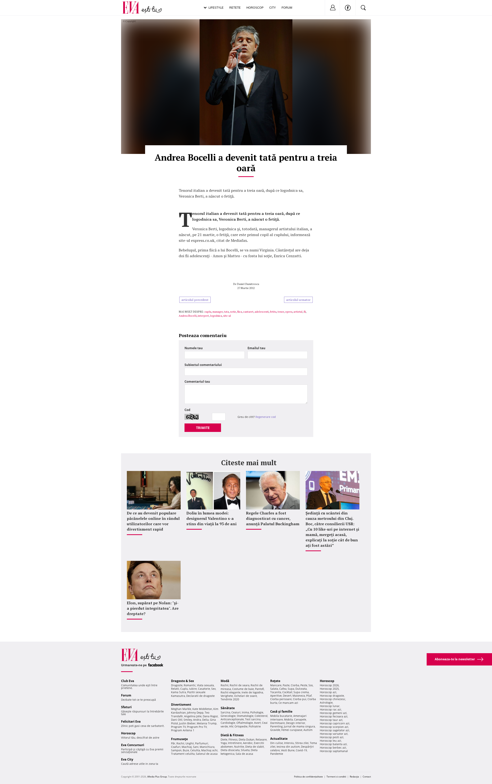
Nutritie (239, 746)
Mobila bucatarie (281, 716)
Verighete (227, 696)
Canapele (300, 719)
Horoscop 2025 (329, 688)
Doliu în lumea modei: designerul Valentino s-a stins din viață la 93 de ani (211, 518)
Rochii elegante (230, 692)
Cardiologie (228, 723)
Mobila (288, 719)
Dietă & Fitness (232, 735)
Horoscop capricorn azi (334, 723)
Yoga (224, 743)
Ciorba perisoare (281, 699)
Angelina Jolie (193, 716)
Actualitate (279, 738)
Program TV (178, 727)
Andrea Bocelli (188, 315)
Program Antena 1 (182, 730)
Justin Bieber (187, 723)
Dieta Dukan (246, 739)
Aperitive (276, 695)
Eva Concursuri (132, 745)
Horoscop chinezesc (332, 699)
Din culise (276, 743)
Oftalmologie (244, 723)
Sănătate (228, 708)
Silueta (245, 750)
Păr (173, 743)
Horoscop (254, 7)
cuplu (207, 311)
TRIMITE (203, 427)
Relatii (175, 688)
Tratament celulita (183, 754)
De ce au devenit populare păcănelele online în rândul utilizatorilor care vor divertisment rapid (153, 521)
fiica (239, 311)
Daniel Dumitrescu (248, 284)
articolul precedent (195, 300)
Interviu (289, 743)
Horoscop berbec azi (333, 747)
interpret (203, 315)
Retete (235, 7)
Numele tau (193, 348)
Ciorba (295, 685)
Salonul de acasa (207, 754)
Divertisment (181, 704)
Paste (286, 685)
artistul (298, 311)
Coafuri (175, 747)
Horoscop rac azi (330, 709)
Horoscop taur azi (331, 720)
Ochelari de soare (245, 696)
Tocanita (275, 692)
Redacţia (354, 776)
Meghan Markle (181, 709)
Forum (287, 7)
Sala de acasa (244, 754)
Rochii (180, 743)
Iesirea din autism (288, 746)
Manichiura (207, 747)
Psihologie (256, 712)
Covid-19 (301, 750)
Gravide (275, 730)
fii (305, 311)
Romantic (190, 685)
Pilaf (309, 695)
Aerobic (248, 743)
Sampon (176, 750)
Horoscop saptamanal (334, 751)
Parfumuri (201, 743)
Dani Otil (176, 719)
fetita (273, 311)
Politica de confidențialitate (308, 776)
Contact (367, 776)
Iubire (193, 688)
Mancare (276, 685)
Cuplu (184, 688)
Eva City (127, 759)
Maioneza (299, 695)
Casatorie (204, 688)
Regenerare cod (265, 417)
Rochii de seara (239, 685)
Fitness (233, 739)
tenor (281, 311)
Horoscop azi (328, 692)
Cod (187, 410)
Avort (257, 723)
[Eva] (133, 4)
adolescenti (262, 311)
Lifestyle (216, 7)
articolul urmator (298, 300)
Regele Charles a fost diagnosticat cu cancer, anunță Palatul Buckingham (272, 518)
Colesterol (261, 716)
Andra (197, 719)
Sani (196, 747)
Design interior (295, 723)
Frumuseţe (179, 739)
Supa (291, 688)
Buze (186, 750)
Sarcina (225, 712)
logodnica (216, 315)
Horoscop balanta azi (333, 744)
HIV (231, 726)
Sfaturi (126, 707)
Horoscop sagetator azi (334, 730)
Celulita (195, 750)
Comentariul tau (197, 381)
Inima (245, 712)
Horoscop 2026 (329, 685)
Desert (287, 695)
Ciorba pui (299, 699)
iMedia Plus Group (157, 776)
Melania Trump (207, 723)
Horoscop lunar (330, 706)
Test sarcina (253, 719)
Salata (274, 688)
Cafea (283, 688)
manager (217, 311)
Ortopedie (241, 726)
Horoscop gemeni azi (333, 713)
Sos (310, 685)
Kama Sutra (178, 692)
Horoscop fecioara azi (333, 716)
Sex (213, 688)
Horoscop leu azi (330, 740)
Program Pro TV (197, 727)
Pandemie (276, 754)
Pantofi (259, 689)
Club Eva (127, 681)
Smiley (188, 719)
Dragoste (177, 685)
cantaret (248, 311)
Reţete (275, 681)
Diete (224, 739)
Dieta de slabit (254, 746)
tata (226, 311)
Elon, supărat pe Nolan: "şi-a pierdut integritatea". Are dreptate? (153, 608)
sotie (233, 311)
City (272, 7)
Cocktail (287, 692)
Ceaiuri (236, 712)
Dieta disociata (230, 750)
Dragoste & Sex (182, 681)
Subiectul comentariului (203, 365)
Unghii (189, 743)
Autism (307, 730)
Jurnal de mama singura (299, 726)
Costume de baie (243, 689)
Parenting (276, 726)
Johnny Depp (195, 712)
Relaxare (261, 739)
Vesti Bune (288, 750)
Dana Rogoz (210, 716)
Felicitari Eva (131, 721)
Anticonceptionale (232, 719)
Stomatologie (245, 716)
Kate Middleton (202, 709)
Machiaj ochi (209, 750)
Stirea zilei (302, 743)
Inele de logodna (252, 692)
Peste (303, 685)
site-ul (227, 315)
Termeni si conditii (336, 776)
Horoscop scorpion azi (334, 727)
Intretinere (235, 743)
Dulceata (301, 688)
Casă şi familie (281, 711)
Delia (205, 719)
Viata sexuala (205, 685)
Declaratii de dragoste (200, 696)
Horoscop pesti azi (331, 737)
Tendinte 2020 (230, 699)
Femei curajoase (291, 730)
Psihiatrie (255, 726)
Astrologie (326, 702)
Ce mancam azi (288, 703)
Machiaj (187, 747)
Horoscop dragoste (332, 695)
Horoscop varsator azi (334, 734)
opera (288, 311)
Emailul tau (256, 348)
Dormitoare (277, 723)
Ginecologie (228, 716)
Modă (225, 681)
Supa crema (301, 692)
